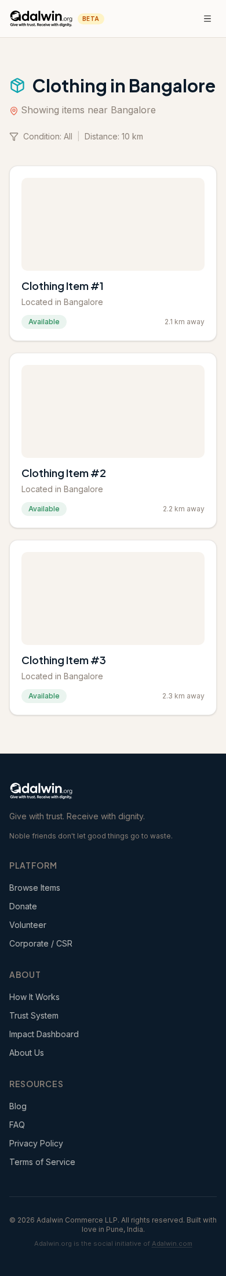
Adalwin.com (172, 1243)
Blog (18, 1106)
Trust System (34, 1015)
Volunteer (27, 925)
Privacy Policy (36, 1143)
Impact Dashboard (44, 1034)
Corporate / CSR (40, 943)
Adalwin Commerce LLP (77, 1220)
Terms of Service (42, 1162)
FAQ (17, 1125)
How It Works (34, 997)
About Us (26, 1053)
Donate (23, 906)
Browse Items (34, 888)
